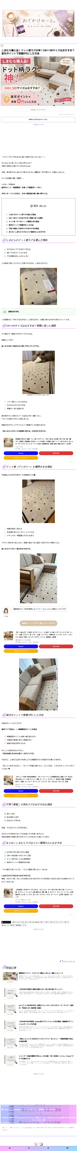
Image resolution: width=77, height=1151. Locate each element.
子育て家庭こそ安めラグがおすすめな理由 (24, 228)
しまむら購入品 (35, 922)
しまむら (26, 922)
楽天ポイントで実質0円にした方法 (21, 225)
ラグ (67, 922)
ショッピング (7, 922)
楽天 (13, 925)
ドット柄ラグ (45, 922)
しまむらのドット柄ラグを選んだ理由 (22, 214)
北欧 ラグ (6, 925)
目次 (35, 206)
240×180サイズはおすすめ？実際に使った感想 (26, 218)
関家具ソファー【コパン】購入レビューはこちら (38, 623)
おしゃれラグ (17, 922)
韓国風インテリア (21, 925)
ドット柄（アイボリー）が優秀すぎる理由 (24, 221)
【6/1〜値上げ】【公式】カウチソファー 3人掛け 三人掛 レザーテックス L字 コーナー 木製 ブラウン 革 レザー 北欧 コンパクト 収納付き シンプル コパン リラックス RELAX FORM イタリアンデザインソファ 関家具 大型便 (43, 635)
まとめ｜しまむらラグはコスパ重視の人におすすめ (27, 232)
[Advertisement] (38, 139)
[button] (71, 613)
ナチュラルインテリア (57, 922)
